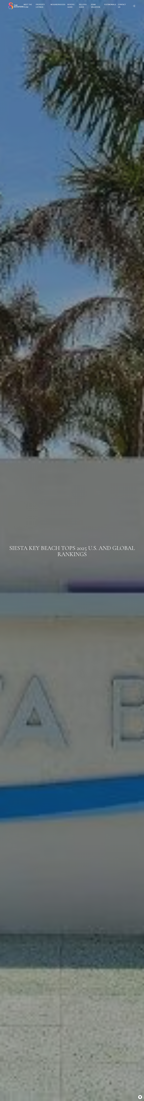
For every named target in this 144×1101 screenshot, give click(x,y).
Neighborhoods (58, 4)
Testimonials (110, 4)
